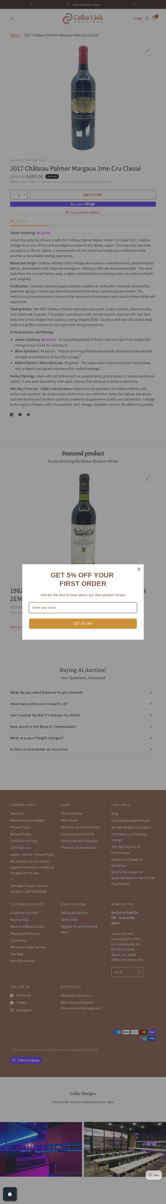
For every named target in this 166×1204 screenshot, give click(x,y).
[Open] (10, 1194)
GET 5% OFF (83, 623)
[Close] (139, 569)
